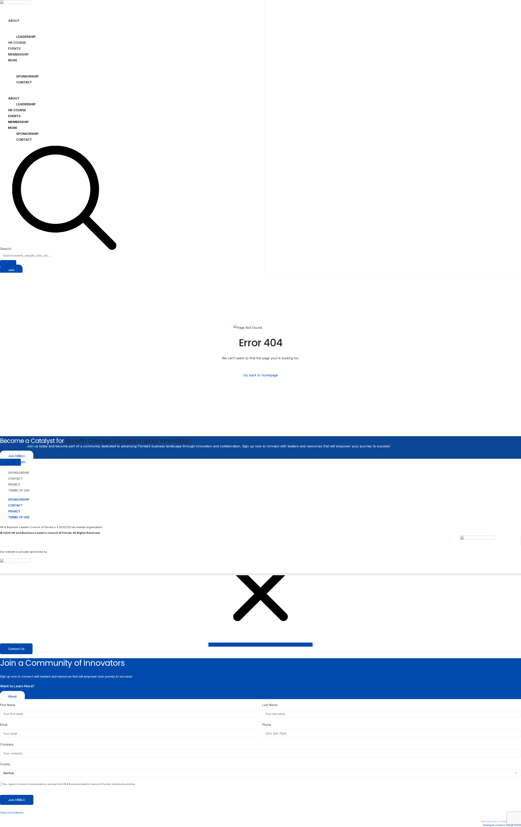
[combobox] (132, 255)
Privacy (14, 511)
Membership (18, 54)
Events (14, 48)
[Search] (8, 263)
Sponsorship (27, 76)
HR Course (17, 43)
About (14, 21)
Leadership (26, 37)
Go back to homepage (260, 375)
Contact (24, 82)
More (12, 60)
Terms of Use (19, 490)
